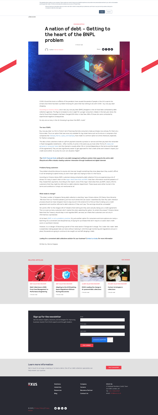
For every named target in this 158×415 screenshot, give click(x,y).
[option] (40, 281)
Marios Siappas (58, 50)
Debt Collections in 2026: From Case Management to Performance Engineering (39, 289)
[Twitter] (112, 49)
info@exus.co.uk (116, 393)
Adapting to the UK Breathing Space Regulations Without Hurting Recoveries (66, 289)
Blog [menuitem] (55, 393)
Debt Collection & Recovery (38, 284)
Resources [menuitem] (57, 390)
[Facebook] (106, 49)
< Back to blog (32, 16)
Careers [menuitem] (83, 387)
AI (82, 284)
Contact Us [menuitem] (84, 393)
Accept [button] (101, 11)
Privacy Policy (38, 408)
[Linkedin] (109, 49)
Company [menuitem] (83, 384)
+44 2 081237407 (114, 391)
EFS (109, 284)
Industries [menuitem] (57, 387)
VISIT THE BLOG (126, 259)
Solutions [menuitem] (57, 384)
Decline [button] (109, 11)
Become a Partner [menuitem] (86, 390)
